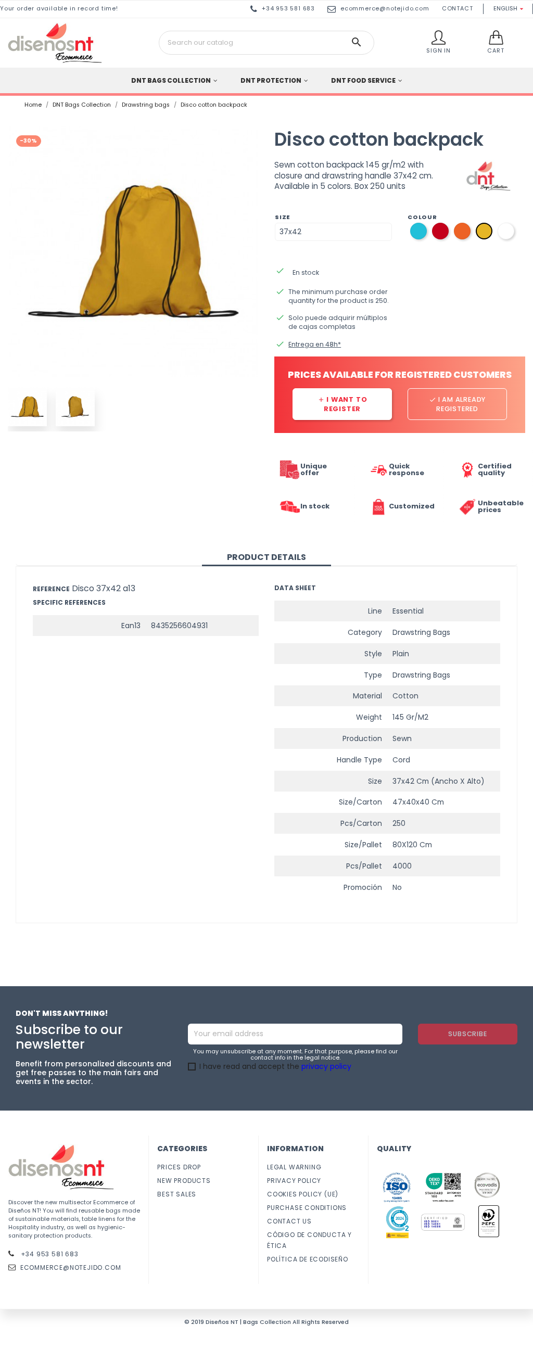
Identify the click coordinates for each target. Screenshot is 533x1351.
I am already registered (457, 404)
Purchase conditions (307, 1207)
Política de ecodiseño (307, 1259)
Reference (51, 588)
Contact (457, 8)
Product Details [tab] (266, 557)
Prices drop (179, 1167)
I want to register (342, 404)
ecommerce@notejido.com (384, 8)
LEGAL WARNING (294, 1167)
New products (184, 1180)
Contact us (289, 1221)
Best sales (176, 1194)
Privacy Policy (294, 1180)
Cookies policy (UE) (302, 1194)
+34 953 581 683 (49, 1254)
